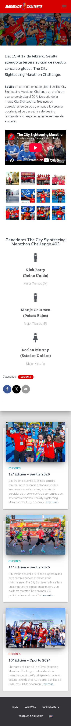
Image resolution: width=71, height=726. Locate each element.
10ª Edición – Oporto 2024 (30, 660)
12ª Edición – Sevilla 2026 (29, 474)
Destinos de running (31, 716)
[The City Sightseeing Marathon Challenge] (26, 6)
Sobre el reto (50, 707)
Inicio (15, 707)
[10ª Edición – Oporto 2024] (35, 627)
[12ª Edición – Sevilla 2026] (35, 441)
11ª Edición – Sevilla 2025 (29, 567)
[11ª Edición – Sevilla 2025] (35, 534)
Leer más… (52, 502)
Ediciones (26, 377)
